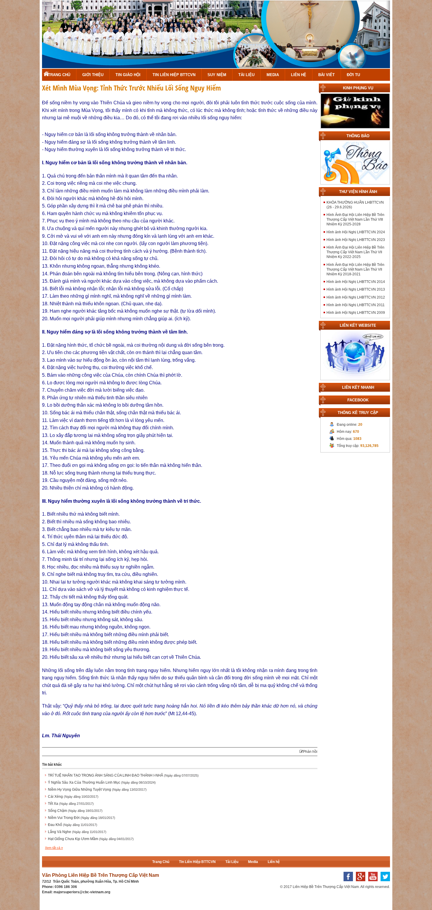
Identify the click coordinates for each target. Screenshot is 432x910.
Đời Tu (353, 75)
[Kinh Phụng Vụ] (355, 111)
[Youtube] (371, 883)
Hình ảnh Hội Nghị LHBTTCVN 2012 (355, 297)
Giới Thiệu (92, 75)
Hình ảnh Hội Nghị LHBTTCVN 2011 (355, 305)
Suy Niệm (216, 75)
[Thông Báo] (355, 162)
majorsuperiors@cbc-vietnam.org (81, 892)
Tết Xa (71, 804)
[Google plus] (359, 883)
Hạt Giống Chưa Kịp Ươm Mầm (91, 839)
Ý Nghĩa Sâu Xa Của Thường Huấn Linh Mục (102, 782)
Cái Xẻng (73, 797)
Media (273, 75)
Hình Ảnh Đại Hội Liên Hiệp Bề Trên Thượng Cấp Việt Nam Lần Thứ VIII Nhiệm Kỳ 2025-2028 (355, 219)
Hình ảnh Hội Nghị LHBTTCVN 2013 (355, 289)
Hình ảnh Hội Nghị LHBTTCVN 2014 (355, 282)
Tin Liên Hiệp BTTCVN (174, 75)
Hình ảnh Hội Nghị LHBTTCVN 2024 (355, 232)
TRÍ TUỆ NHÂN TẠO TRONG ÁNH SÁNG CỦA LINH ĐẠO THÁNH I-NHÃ (123, 775)
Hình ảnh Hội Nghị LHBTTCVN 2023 (355, 240)
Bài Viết (326, 75)
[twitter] (384, 883)
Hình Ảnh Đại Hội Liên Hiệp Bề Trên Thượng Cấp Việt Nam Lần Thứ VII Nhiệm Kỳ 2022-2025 (355, 252)
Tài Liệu (246, 75)
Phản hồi (310, 752)
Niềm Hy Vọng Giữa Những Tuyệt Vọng (97, 789)
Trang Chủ (59, 75)
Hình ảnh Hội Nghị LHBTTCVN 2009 (355, 313)
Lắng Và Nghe (77, 832)
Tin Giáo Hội (127, 75)
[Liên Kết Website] (355, 355)
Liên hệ (298, 75)
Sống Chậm (75, 811)
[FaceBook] (347, 883)
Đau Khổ (72, 825)
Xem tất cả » (54, 847)
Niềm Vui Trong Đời (81, 818)
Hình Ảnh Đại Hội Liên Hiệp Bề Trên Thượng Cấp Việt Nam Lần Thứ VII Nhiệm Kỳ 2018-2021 (355, 269)
